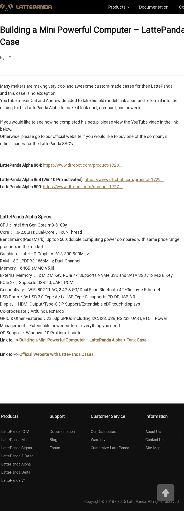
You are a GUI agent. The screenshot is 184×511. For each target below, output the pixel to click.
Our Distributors (104, 431)
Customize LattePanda (110, 448)
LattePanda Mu (14, 439)
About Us (153, 431)
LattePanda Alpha (16, 464)
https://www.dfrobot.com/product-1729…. (124, 179)
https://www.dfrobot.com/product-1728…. (83, 165)
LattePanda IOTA (15, 431)
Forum (55, 448)
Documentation (153, 7)
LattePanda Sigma (16, 448)
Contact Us (154, 439)
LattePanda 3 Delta (17, 456)
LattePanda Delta (15, 472)
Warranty (98, 439)
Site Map (153, 448)
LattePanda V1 (13, 480)
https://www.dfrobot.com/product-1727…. (83, 186)
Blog (53, 439)
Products (117, 7)
